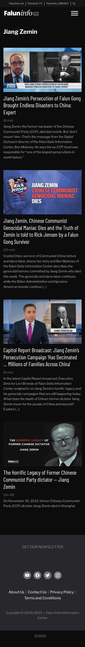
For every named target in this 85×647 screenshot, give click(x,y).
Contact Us (37, 592)
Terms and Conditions (42, 598)
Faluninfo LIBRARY (57, 3)
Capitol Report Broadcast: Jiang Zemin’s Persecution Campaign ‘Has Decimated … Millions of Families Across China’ (41, 357)
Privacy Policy (62, 592)
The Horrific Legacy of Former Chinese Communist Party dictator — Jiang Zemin (39, 479)
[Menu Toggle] (74, 13)
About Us (16, 592)
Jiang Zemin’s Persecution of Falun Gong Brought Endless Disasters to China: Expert (42, 105)
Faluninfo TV (35, 3)
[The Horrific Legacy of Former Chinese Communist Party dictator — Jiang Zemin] (42, 444)
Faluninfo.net (16, 3)
